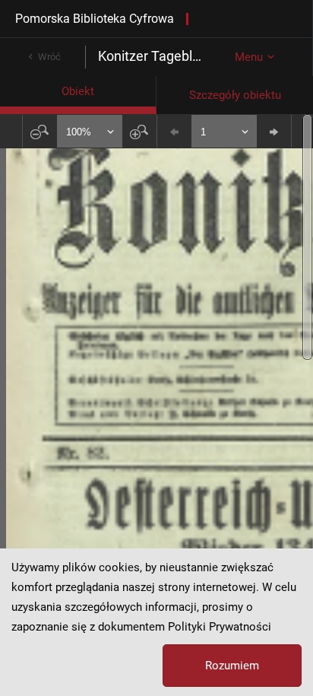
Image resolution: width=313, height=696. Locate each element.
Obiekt (78, 91)
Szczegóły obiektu (235, 95)
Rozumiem (232, 665)
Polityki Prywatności (219, 627)
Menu (249, 57)
